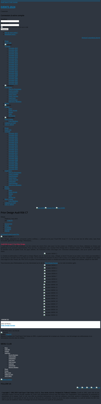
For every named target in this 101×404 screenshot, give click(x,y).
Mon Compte (9, 119)
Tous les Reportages (15, 89)
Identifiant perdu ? (10, 34)
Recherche (12, 116)
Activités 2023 (13, 48)
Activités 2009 (13, 73)
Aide (10, 114)
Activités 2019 (13, 55)
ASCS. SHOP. (9, 125)
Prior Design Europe (51, 263)
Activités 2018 (13, 57)
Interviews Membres (15, 101)
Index (10, 109)
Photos (7, 103)
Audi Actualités (13, 91)
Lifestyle (97, 38)
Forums (7, 107)
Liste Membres (13, 121)
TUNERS (8, 227)
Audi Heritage (13, 100)
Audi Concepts (13, 96)
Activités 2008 (13, 75)
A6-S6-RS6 (8, 224)
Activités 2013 (13, 66)
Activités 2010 (13, 71)
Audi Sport (12, 98)
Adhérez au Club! (10, 123)
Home (7, 41)
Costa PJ (8, 334)
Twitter (9, 234)
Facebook (4, 234)
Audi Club (8, 43)
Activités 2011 (13, 69)
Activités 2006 (13, 78)
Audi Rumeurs (13, 93)
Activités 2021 (13, 52)
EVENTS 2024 (8, 7)
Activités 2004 (13, 82)
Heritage (84, 38)
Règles (11, 112)
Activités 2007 (13, 76)
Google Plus (15, 234)
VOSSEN (8, 229)
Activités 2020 (13, 53)
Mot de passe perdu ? (11, 32)
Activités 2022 (13, 50)
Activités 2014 (13, 64)
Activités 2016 (13, 60)
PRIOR (7, 231)
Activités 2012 (13, 68)
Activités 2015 (13, 62)
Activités (7, 46)
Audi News (8, 87)
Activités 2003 (13, 84)
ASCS (7, 225)
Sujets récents (13, 110)
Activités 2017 (13, 59)
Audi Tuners (12, 94)
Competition (91, 38)
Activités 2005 (13, 80)
